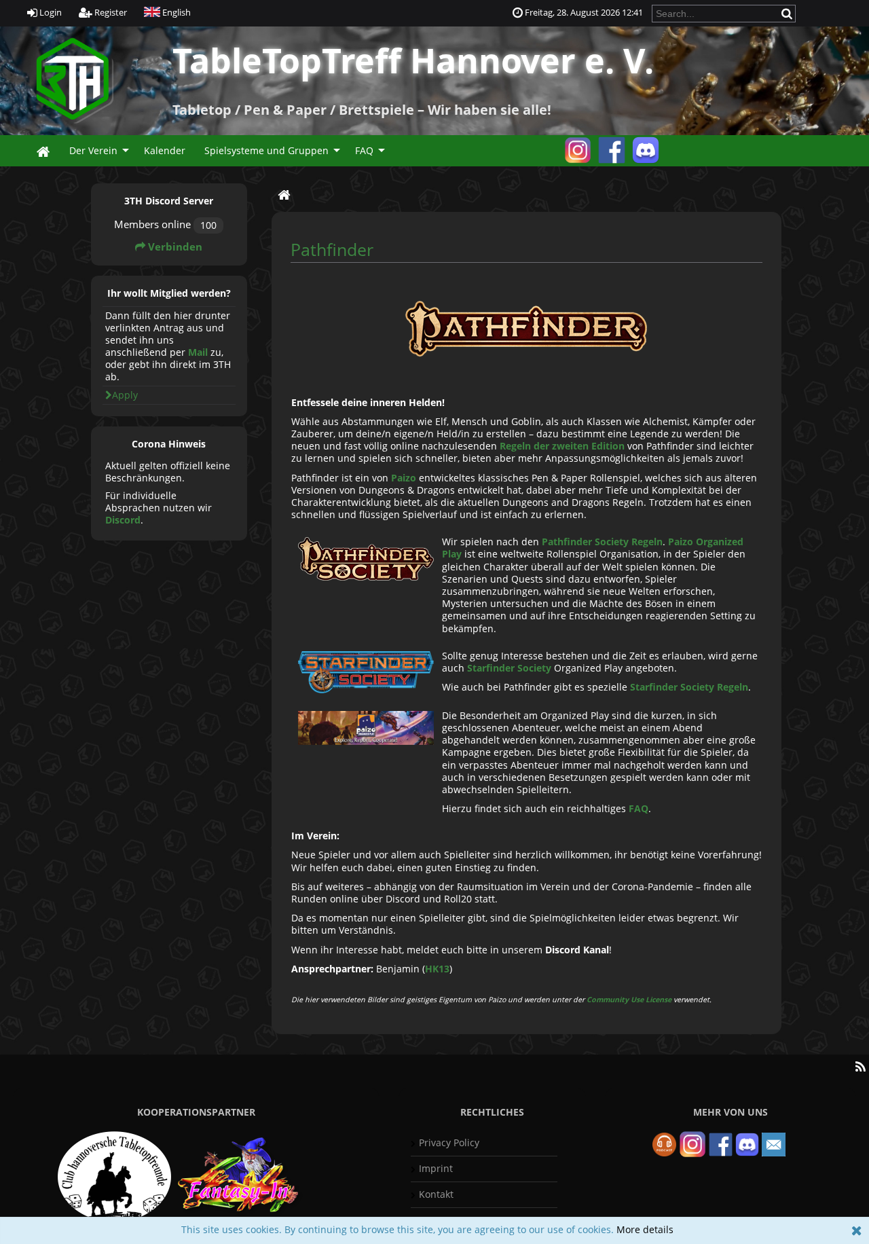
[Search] (787, 13)
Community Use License (629, 999)
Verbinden (173, 247)
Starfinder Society (509, 667)
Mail (198, 352)
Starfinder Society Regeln (689, 686)
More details (644, 1229)
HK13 (437, 968)
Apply (125, 394)
